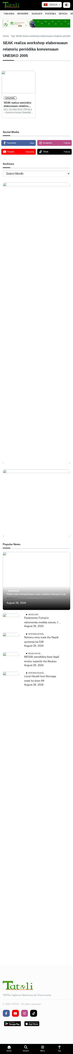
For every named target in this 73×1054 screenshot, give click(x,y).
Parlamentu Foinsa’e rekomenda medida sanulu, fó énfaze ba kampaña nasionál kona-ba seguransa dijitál (42, 620)
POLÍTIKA (50, 14)
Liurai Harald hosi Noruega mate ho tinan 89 (40, 678)
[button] (9, 1049)
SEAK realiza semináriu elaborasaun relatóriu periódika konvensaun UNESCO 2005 (17, 104)
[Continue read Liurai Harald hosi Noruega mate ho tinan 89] (11, 812)
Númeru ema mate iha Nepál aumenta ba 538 (41, 639)
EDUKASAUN (34, 653)
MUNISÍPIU (23, 14)
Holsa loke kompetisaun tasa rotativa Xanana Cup (36, 594)
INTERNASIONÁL (36, 634)
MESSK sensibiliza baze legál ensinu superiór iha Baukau (41, 659)
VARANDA (9, 14)
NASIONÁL (10, 98)
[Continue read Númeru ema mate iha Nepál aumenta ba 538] (11, 641)
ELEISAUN (37, 14)
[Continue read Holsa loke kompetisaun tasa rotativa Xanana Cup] (36, 581)
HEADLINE (33, 614)
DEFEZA (63, 14)
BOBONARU (13, 591)
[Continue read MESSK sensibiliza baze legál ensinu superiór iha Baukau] (11, 660)
